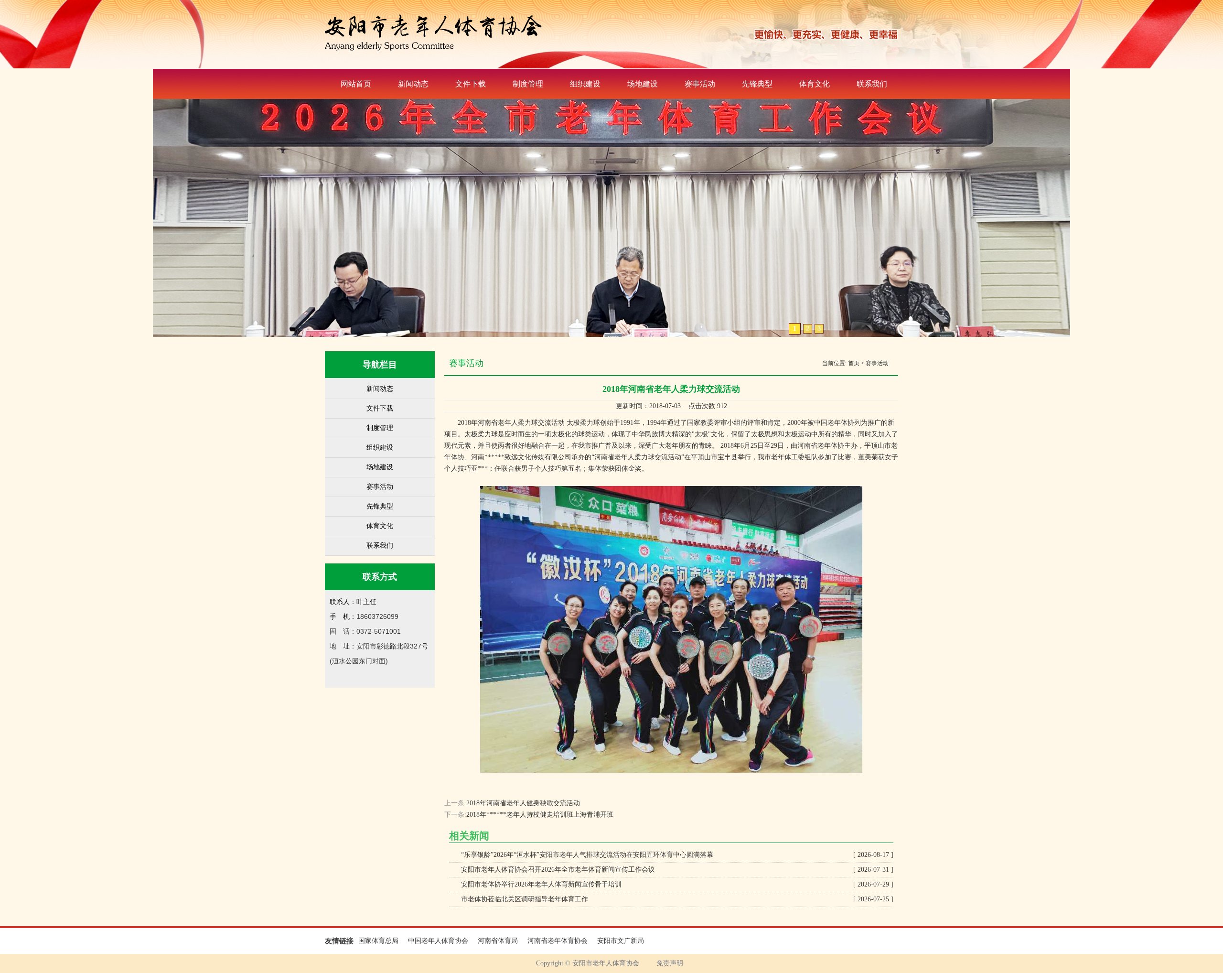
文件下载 (470, 84)
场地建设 (642, 84)
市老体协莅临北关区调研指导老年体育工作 (677, 899)
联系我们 (872, 84)
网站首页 (356, 84)
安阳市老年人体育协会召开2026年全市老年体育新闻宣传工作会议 (677, 869)
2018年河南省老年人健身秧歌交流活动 (523, 803)
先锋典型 (757, 84)
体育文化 (814, 84)
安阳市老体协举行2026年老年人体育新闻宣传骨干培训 (677, 884)
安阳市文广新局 (620, 940)
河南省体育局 (498, 940)
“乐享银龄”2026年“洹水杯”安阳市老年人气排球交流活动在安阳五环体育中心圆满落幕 (677, 854)
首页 (853, 363)
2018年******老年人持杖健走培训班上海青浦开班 (539, 814)
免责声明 (669, 963)
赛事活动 (700, 84)
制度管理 (528, 84)
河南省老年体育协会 (557, 940)
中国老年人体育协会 (438, 940)
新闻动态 (413, 84)
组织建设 (585, 84)
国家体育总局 (378, 940)
